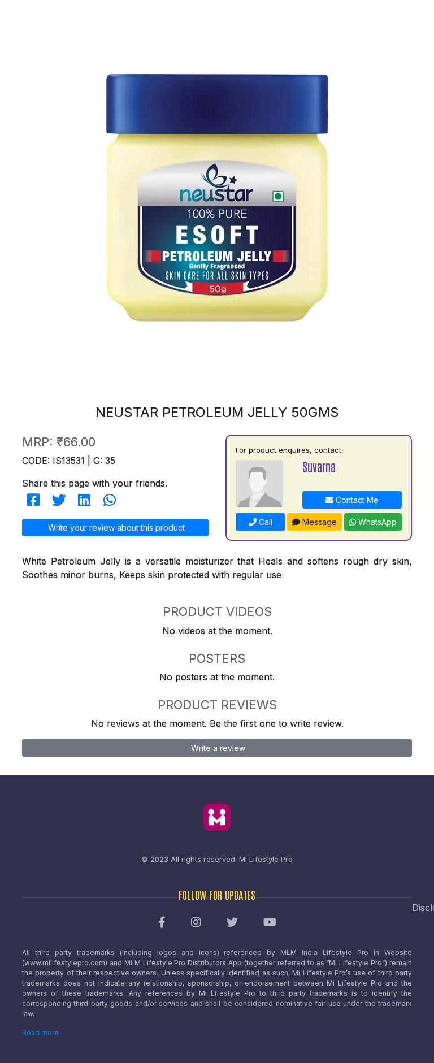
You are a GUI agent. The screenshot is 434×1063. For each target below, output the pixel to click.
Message (318, 522)
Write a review (217, 748)
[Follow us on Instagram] (196, 923)
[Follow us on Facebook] (162, 923)
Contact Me (356, 500)
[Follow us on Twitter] (232, 923)
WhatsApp (376, 522)
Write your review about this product (115, 527)
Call (264, 522)
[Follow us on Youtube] (270, 923)
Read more (40, 1033)
